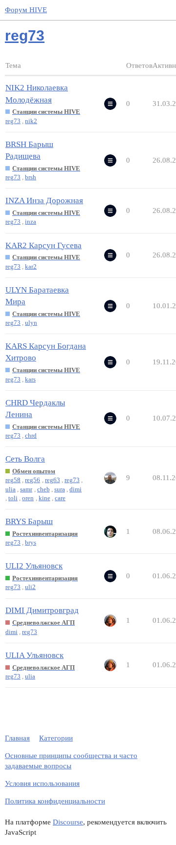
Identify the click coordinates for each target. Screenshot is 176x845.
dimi (75, 489)
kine (44, 498)
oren (28, 498)
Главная (17, 738)
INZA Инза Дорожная (44, 200)
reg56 (32, 480)
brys (30, 542)
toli (13, 498)
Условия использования (42, 783)
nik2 (31, 121)
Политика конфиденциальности (55, 801)
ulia (10, 489)
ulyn (31, 322)
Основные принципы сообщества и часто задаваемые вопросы (71, 761)
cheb (43, 489)
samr (26, 489)
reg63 (52, 480)
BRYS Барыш (29, 521)
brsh (30, 177)
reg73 (13, 121)
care (60, 498)
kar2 (31, 266)
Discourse (68, 822)
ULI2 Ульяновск (34, 565)
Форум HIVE (26, 10)
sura (59, 489)
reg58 (13, 480)
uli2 (30, 587)
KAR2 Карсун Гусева (43, 245)
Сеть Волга (25, 459)
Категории (56, 738)
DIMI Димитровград (42, 610)
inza (30, 221)
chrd (31, 435)
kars (30, 379)
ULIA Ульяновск (34, 655)
